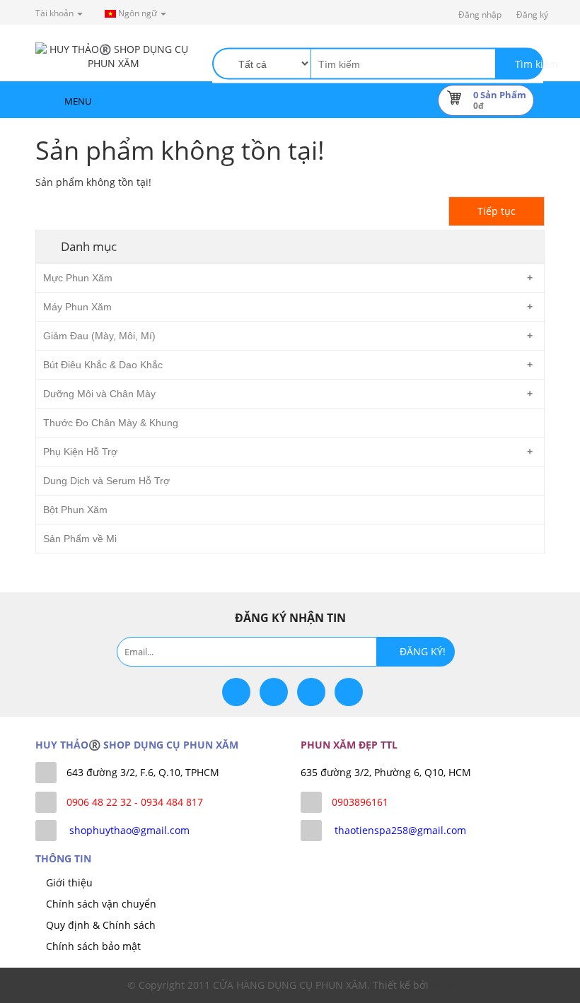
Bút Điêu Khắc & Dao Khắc (103, 364)
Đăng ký (532, 14)
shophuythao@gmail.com (129, 830)
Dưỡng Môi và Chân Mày (99, 393)
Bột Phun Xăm (75, 509)
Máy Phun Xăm (77, 306)
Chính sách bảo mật (93, 946)
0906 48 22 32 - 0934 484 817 (134, 802)
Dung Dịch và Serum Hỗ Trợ (106, 480)
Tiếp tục (496, 211)
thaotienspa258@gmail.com (400, 830)
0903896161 (360, 802)
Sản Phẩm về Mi (80, 538)
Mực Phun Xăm (77, 277)
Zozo (442, 985)
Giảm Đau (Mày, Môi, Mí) (99, 335)
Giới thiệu (69, 882)
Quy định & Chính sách (101, 925)
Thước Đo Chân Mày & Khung (110, 422)
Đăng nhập (479, 14)
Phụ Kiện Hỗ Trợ (80, 451)
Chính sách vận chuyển (101, 903)
